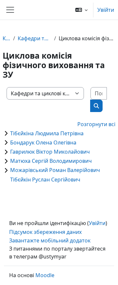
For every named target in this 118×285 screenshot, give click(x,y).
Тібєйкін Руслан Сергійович (45, 179)
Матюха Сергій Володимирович (51, 160)
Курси (6, 38)
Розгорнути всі (96, 124)
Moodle (44, 275)
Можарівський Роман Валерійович (55, 170)
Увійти (105, 9)
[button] (81, 10)
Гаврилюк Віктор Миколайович (50, 151)
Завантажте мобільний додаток (49, 240)
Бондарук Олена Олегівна (43, 142)
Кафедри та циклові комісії (34, 38)
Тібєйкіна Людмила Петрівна (47, 133)
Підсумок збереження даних (45, 232)
